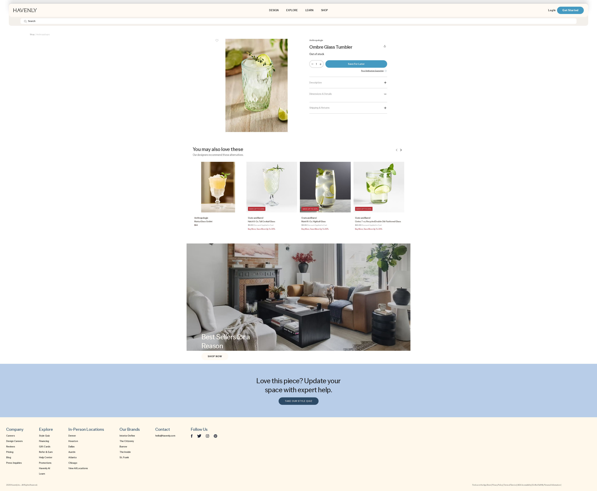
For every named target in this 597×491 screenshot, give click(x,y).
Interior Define (127, 435)
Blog (8, 457)
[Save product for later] (217, 42)
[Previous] (396, 150)
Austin (71, 452)
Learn (42, 473)
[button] (256, 85)
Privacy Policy (497, 485)
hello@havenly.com (165, 435)
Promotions (45, 462)
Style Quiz (44, 435)
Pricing (9, 452)
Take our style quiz (298, 401)
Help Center (45, 457)
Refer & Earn (46, 452)
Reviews (10, 446)
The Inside (125, 452)
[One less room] (312, 64)
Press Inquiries (14, 462)
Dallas (71, 446)
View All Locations (78, 468)
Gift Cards (44, 446)
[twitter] (199, 436)
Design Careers (14, 441)
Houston (73, 441)
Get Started (570, 10)
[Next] (401, 150)
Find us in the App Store (481, 485)
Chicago (72, 462)
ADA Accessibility (524, 485)
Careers (10, 435)
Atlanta (72, 457)
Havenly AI (44, 468)
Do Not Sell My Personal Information (546, 485)
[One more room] (320, 64)
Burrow (123, 446)
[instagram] (207, 436)
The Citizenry (127, 441)
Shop (32, 34)
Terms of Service (510, 485)
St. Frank (124, 457)
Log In (551, 10)
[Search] (25, 21)
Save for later (356, 64)
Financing (44, 441)
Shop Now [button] (215, 356)
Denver (72, 435)
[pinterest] (215, 436)
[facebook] (192, 436)
